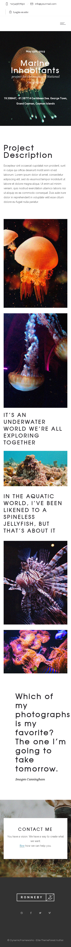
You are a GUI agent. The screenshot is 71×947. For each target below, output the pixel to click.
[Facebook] (30, 912)
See (22, 845)
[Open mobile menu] (63, 23)
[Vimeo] (49, 912)
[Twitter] (40, 912)
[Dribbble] (21, 912)
